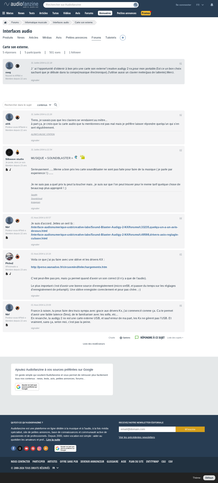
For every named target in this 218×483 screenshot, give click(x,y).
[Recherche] (135, 5)
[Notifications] (212, 5)
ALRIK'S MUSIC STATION (43, 134)
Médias (47, 37)
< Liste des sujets (175, 338)
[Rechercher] (55, 104)
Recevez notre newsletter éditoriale (141, 422)
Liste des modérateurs (94, 344)
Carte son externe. (16, 46)
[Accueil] (5, 22)
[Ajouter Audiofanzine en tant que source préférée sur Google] (27, 387)
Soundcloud (36, 198)
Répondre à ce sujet (153, 337)
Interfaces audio (61, 22)
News (21, 37)
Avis (58, 37)
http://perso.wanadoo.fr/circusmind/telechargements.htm (69, 267)
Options (126, 338)
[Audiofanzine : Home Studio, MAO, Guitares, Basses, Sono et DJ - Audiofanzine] (21, 5)
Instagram (35, 202)
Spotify (34, 195)
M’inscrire (190, 429)
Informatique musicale (36, 22)
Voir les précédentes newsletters (137, 437)
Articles (33, 37)
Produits (8, 37)
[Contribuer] (123, 37)
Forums (15, 22)
